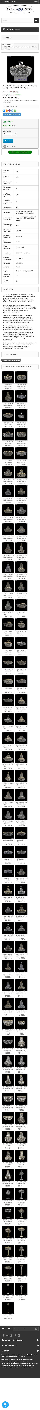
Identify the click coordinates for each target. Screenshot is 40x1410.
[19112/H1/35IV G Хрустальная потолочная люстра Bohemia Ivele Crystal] (21, 700)
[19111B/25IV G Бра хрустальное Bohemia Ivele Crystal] (8, 1023)
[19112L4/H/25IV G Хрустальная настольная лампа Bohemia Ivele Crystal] (21, 1213)
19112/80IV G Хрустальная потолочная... (21, 689)
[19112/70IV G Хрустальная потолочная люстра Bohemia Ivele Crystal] (8, 681)
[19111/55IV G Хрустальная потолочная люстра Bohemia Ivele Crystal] (21, 377)
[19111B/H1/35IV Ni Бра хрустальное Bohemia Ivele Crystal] (8, 1061)
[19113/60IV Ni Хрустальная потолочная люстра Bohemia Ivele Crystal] (8, 852)
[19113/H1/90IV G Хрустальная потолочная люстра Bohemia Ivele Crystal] (8, 947)
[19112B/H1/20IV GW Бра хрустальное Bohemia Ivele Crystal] (8, 1137)
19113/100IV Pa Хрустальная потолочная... (8, 841)
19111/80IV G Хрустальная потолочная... (8, 462)
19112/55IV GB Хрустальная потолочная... (8, 670)
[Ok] (36, 1329)
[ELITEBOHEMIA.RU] (20, 9)
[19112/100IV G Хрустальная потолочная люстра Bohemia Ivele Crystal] (21, 605)
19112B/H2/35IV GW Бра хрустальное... (8, 1164)
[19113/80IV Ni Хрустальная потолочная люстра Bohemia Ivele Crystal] (21, 852)
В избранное (11, 146)
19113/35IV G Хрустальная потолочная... (8, 386)
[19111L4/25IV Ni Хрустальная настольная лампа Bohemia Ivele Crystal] (21, 1194)
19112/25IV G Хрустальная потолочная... (8, 651)
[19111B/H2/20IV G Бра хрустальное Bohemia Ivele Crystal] (8, 1080)
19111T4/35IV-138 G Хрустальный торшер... (8, 1297)
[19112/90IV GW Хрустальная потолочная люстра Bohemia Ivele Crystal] (8, 700)
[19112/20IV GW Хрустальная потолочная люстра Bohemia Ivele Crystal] (21, 624)
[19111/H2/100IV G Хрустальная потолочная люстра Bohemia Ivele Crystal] (8, 548)
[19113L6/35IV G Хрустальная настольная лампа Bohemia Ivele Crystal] (8, 1270)
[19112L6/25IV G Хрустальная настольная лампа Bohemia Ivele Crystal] (8, 1251)
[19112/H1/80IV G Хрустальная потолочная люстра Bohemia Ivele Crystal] (21, 738)
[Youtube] (11, 1335)
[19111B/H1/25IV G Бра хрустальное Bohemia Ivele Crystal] (21, 1042)
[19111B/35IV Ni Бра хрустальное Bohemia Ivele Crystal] (8, 1042)
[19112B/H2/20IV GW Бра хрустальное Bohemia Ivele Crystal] (21, 1156)
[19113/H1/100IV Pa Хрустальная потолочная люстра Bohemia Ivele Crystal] (21, 871)
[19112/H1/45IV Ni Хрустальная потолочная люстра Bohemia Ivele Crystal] (8, 719)
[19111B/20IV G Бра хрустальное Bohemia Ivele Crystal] (21, 1023)
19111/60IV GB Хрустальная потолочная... (21, 443)
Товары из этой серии (20, 152)
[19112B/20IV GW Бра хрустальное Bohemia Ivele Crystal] (21, 1099)
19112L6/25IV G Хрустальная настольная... (8, 1259)
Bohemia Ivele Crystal (14, 95)
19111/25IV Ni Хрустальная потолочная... (21, 424)
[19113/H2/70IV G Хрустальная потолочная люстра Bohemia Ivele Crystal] (8, 1004)
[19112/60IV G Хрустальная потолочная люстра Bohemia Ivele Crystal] (21, 662)
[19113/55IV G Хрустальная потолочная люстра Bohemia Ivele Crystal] (21, 833)
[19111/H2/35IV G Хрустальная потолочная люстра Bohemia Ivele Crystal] (21, 548)
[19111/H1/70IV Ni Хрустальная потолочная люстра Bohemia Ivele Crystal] (21, 510)
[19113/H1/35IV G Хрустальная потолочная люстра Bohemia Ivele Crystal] (8, 890)
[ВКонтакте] (4, 110)
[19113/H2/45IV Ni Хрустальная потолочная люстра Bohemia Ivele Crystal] (21, 966)
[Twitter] (7, 1335)
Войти (36, 1)
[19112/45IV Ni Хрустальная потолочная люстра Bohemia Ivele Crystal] (21, 643)
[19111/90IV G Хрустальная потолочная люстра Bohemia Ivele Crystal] (21, 453)
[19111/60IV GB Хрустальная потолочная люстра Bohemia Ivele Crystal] (21, 434)
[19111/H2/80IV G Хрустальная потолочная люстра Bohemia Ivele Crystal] (21, 567)
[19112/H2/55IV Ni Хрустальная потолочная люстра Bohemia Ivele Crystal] (8, 814)
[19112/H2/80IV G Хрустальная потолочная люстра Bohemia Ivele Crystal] (8, 795)
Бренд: (5, 95)
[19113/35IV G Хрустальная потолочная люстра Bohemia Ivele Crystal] (8, 377)
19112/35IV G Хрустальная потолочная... (8, 632)
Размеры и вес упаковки (12, 114)
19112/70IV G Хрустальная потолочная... (8, 689)
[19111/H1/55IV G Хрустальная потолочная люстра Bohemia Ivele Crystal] (21, 491)
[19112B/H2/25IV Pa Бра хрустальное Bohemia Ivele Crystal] (8, 1175)
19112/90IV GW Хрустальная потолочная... (8, 708)
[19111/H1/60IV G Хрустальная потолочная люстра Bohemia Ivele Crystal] (8, 510)
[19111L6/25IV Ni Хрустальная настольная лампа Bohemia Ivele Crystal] (8, 1213)
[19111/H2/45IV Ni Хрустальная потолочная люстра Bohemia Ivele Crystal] (8, 567)
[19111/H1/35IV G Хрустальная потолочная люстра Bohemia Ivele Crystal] (21, 472)
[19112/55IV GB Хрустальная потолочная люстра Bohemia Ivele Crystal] (8, 662)
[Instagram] (19, 1335)
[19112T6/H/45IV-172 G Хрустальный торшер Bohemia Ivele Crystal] (21, 1289)
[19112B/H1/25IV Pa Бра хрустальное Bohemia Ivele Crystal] (21, 1118)
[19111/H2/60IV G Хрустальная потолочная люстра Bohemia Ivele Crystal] (8, 396)
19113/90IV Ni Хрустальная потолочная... (8, 879)
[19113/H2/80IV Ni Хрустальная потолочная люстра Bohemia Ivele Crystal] (21, 1004)
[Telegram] (12, 110)
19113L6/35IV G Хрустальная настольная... (8, 1278)
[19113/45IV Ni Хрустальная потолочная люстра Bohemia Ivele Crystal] (21, 396)
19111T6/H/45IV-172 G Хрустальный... (8, 1316)
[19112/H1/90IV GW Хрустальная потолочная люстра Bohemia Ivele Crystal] (8, 757)
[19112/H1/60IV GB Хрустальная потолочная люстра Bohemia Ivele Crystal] (8, 738)
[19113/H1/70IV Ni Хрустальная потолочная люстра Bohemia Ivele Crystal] (8, 928)
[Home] (2, 44)
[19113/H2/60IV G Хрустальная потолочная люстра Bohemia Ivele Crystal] (21, 985)
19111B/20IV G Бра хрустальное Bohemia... (21, 1031)
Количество (7, 131)
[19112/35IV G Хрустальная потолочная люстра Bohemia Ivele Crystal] (8, 624)
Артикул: (6, 92)
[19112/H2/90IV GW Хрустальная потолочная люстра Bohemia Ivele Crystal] (21, 795)
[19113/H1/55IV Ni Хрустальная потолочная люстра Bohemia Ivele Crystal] (8, 909)
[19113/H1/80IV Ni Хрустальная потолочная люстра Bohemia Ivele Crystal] (21, 928)
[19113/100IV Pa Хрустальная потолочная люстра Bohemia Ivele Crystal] (8, 833)
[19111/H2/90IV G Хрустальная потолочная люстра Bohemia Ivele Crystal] (8, 586)
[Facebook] (3, 1335)
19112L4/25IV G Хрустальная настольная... (21, 1240)
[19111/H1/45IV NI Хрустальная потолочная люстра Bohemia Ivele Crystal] (8, 491)
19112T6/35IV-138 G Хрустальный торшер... (21, 1278)
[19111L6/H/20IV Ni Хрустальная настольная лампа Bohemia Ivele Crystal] (8, 1194)
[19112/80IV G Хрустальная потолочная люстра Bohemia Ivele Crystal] (21, 681)
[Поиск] (36, 20)
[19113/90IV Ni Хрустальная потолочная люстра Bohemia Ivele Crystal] (8, 871)
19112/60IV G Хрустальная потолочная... (21, 670)
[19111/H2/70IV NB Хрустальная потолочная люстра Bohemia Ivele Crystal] (8, 605)
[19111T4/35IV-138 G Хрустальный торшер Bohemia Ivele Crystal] (8, 1289)
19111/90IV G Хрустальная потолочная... (21, 462)
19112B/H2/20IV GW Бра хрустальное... (21, 1164)
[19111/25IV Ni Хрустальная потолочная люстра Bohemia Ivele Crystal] (21, 415)
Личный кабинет (9, 1345)
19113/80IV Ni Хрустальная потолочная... (21, 860)
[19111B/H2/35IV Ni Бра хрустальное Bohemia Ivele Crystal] (21, 1061)
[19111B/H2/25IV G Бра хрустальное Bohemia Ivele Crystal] (21, 1080)
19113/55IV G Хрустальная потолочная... (21, 841)
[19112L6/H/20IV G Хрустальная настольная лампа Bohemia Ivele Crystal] (8, 1232)
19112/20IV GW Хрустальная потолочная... (21, 632)
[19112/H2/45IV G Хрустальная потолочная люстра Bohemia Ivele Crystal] (21, 776)
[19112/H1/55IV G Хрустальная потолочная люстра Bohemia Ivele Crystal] (21, 719)
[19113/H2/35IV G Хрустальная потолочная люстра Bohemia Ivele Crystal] (8, 966)
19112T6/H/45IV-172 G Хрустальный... (21, 1297)
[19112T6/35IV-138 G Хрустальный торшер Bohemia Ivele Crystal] (21, 1270)
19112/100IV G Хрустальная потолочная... (21, 614)
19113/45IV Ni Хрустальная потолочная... (21, 405)
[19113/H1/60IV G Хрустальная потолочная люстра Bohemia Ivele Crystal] (21, 909)
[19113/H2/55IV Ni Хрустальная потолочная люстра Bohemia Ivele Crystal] (8, 985)
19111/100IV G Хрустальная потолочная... (8, 424)
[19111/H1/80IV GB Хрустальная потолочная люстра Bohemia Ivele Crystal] (8, 529)
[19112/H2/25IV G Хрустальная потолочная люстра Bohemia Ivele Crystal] (8, 776)
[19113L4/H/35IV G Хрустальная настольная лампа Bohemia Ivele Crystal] (21, 1251)
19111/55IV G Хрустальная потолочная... (21, 386)
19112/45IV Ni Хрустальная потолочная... (21, 651)
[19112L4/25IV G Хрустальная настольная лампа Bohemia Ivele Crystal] (21, 1232)
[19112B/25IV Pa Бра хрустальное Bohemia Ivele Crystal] (8, 1099)
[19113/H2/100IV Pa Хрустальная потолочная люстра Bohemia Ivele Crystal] (21, 947)
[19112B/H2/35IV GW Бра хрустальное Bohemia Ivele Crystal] (8, 1156)
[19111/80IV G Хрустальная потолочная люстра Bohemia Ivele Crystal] (8, 453)
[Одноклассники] (7, 110)
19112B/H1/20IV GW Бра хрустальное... (8, 1145)
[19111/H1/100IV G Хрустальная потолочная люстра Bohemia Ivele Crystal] (8, 472)
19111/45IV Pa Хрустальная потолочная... (8, 443)
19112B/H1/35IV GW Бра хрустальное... (21, 1145)
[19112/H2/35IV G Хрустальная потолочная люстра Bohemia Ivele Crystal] (21, 757)
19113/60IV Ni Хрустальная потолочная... (8, 860)
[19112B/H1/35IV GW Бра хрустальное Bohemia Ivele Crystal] (21, 1137)
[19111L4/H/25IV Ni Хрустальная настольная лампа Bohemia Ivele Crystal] (21, 1175)
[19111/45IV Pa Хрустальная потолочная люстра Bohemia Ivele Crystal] (8, 434)
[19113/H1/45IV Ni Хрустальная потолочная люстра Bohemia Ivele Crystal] (21, 890)
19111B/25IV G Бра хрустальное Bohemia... (8, 1031)
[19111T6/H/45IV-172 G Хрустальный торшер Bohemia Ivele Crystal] (8, 1308)
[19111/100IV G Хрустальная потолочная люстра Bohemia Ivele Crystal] (8, 415)
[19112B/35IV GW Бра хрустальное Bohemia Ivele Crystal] (8, 1118)
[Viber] (9, 110)
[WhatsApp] (15, 110)
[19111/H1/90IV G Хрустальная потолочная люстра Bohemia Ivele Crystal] (21, 529)
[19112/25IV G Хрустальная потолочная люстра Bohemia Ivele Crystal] (8, 643)
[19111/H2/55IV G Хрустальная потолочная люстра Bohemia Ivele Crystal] (21, 586)
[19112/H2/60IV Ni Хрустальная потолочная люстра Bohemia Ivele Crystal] (21, 814)
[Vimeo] (15, 1335)
